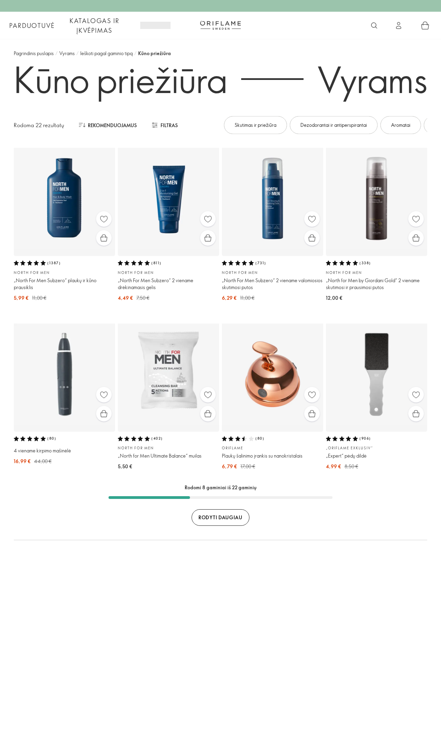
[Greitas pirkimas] (104, 238)
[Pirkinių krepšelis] (425, 25)
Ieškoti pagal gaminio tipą (106, 53)
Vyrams (67, 53)
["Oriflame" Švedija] (220, 25)
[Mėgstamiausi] (104, 219)
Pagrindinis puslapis (34, 53)
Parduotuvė (31, 25)
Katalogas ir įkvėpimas (95, 25)
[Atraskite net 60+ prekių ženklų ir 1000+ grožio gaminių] (374, 25)
